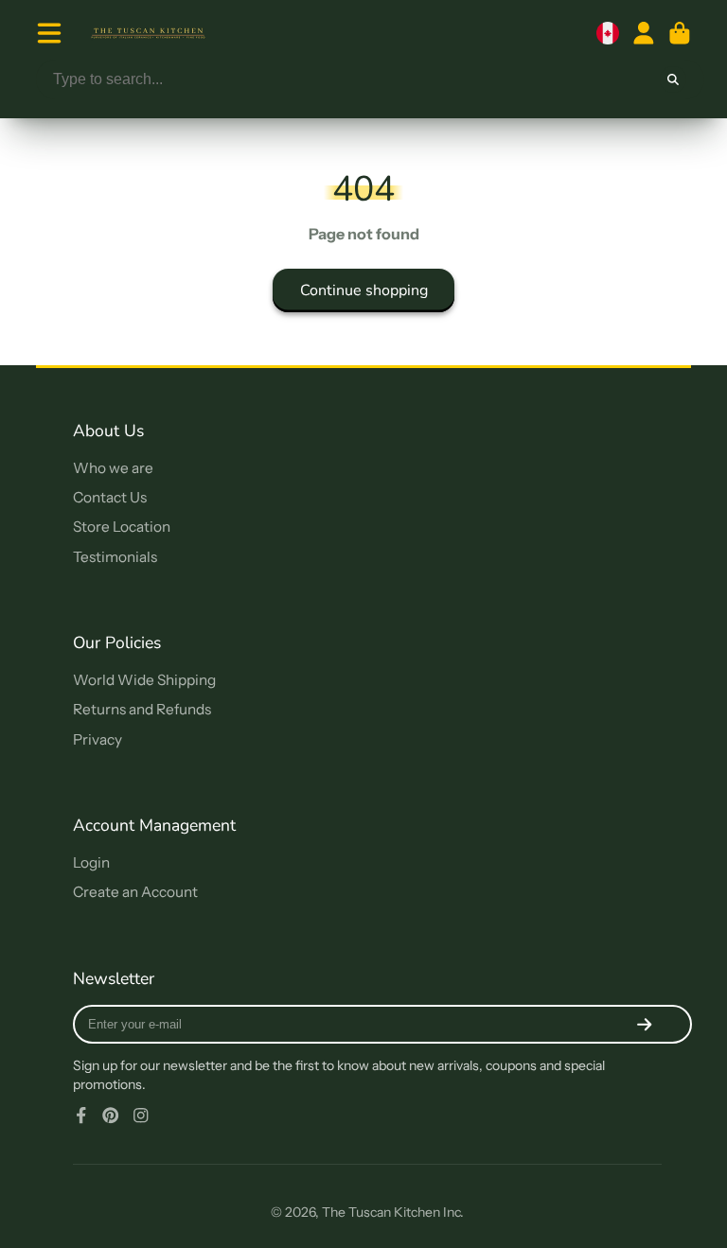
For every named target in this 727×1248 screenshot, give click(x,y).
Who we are (113, 468)
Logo (148, 33)
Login (91, 862)
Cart (679, 33)
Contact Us (110, 497)
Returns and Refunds (142, 709)
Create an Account (135, 892)
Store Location (121, 527)
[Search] (673, 79)
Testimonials (115, 557)
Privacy (97, 739)
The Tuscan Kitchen (381, 1212)
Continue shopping (364, 290)
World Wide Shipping (144, 680)
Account (643, 33)
